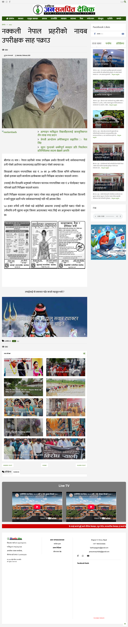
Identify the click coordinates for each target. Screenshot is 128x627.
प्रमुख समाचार (32, 18)
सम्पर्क (118, 18)
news (10, 25)
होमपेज (11, 18)
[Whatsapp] (7, 2)
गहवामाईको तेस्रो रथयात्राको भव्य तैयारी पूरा (60, 412)
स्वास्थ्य (73, 18)
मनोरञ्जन (90, 18)
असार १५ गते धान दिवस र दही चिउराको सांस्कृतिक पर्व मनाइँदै (65, 392)
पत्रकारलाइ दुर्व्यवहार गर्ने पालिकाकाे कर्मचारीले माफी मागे (107, 156)
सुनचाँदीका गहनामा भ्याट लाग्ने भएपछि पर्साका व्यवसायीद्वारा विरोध (24, 455)
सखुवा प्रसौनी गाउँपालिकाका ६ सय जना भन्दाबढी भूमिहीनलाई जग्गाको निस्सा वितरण (24, 371)
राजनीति (54, 18)
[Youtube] (3, 2)
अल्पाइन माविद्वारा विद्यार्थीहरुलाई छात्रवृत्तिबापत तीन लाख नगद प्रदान (62, 133)
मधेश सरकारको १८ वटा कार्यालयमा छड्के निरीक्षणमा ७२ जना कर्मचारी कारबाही (107, 122)
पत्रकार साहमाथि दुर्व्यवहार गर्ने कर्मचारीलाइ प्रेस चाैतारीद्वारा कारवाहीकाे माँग (105, 185)
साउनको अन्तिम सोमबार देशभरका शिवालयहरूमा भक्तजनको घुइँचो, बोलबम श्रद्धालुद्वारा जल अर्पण (44, 318)
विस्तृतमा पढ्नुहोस (115, 75)
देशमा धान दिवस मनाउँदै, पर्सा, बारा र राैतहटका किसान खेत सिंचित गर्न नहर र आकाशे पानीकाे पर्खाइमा (24, 391)
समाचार (20, 18)
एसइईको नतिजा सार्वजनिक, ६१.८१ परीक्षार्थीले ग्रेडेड (20, 412)
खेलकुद (100, 18)
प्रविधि (109, 18)
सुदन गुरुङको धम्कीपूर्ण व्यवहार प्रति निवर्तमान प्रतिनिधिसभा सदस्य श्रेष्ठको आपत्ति (62, 149)
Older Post (81, 465)
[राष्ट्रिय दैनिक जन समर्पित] (64, 14)
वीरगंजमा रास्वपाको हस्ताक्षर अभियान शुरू (60, 372)
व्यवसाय (63, 18)
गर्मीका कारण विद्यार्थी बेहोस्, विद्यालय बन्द (60, 432)
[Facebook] (9, 2)
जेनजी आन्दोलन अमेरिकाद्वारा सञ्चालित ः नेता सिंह (62, 141)
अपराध (44, 18)
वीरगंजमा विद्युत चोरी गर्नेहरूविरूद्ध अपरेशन (18, 432)
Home (45, 465)
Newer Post (8, 465)
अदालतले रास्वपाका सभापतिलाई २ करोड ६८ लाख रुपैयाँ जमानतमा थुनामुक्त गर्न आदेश (107, 61)
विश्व (81, 18)
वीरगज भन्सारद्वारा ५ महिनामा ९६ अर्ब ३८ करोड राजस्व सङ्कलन (108, 93)
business (97, 88)
